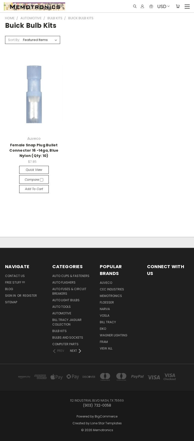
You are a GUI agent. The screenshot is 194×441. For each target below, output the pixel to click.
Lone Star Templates (106, 423)
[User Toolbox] (142, 6)
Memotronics (111, 296)
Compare (32, 179)
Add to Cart (34, 189)
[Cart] (177, 6)
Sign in (11, 295)
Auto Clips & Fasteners (70, 276)
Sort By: (14, 39)
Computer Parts (65, 344)
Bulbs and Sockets (67, 337)
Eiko (103, 329)
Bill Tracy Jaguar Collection (67, 322)
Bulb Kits (59, 331)
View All (106, 348)
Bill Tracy (108, 322)
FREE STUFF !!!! (15, 282)
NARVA (105, 309)
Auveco (106, 283)
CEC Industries (112, 289)
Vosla (104, 315)
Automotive (61, 313)
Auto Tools (61, 307)
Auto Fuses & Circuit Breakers (69, 291)
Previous (11, 432)
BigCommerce (106, 416)
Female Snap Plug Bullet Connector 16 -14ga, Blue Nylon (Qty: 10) (33, 150)
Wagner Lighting (113, 335)
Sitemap (11, 302)
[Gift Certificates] (151, 6)
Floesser (107, 302)
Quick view (34, 170)
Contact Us (15, 276)
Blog (9, 289)
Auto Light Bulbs (66, 300)
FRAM (104, 342)
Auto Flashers (64, 282)
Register (30, 295)
